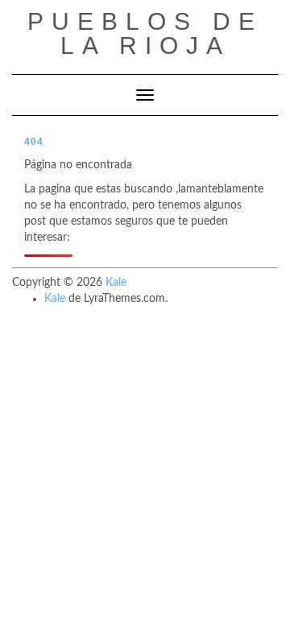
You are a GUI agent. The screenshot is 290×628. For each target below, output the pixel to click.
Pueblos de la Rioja (145, 33)
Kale (116, 282)
